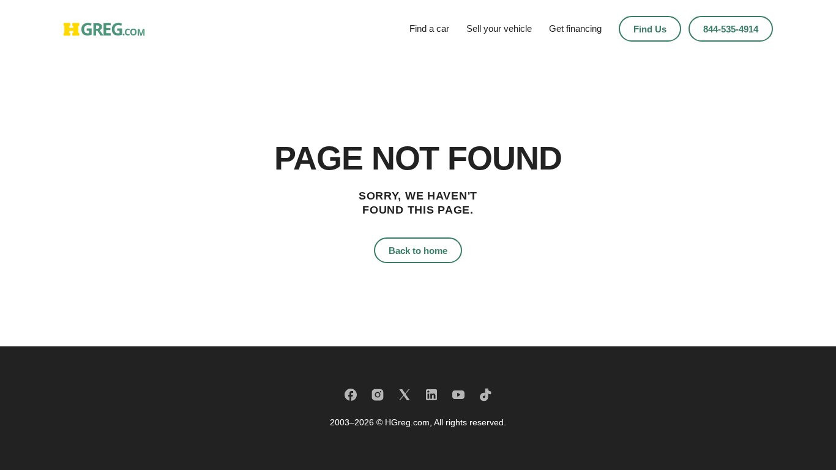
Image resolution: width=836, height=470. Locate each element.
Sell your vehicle (499, 28)
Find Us (649, 29)
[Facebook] (350, 394)
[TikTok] (485, 394)
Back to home (418, 250)
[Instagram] (377, 394)
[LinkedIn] (431, 394)
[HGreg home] (104, 29)
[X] (404, 394)
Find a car (429, 28)
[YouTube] (458, 394)
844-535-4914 (730, 29)
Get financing (575, 28)
